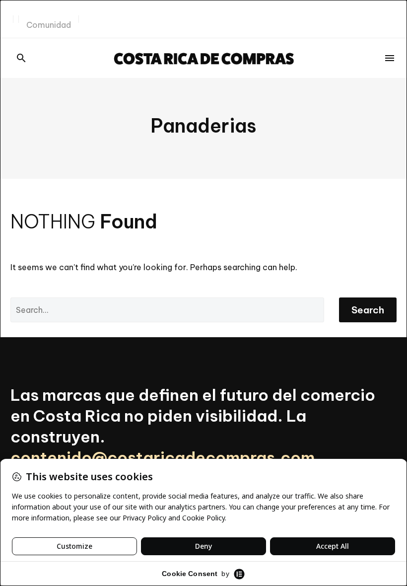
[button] (21, 58)
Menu (389, 58)
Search (367, 310)
